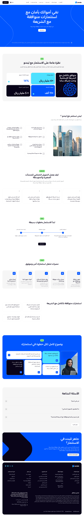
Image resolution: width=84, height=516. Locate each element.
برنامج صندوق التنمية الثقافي (60, 486)
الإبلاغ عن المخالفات (11, 480)
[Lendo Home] (78, 2)
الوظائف (29, 483)
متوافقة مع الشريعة (27, 480)
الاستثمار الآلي (44, 483)
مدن (62, 483)
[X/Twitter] (10, 466)
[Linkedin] (8, 466)
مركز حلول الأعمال (75, 474)
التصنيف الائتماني (44, 485)
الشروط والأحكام (76, 511)
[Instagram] (12, 466)
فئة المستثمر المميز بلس (42, 480)
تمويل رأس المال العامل (74, 478)
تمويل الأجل (77, 480)
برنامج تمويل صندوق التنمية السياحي (59, 477)
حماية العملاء (12, 478)
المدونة (29, 487)
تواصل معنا (29, 478)
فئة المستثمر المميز (43, 478)
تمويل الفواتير (76, 476)
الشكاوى (13, 476)
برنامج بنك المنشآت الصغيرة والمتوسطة (59, 480)
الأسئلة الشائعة (12, 474)
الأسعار (27, 2)
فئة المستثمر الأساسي (43, 476)
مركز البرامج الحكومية (59, 474)
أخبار (30, 476)
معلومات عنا (28, 474)
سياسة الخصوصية (68, 511)
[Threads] (5, 466)
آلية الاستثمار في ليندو (43, 487)
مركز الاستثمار (44, 474)
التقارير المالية (28, 485)
